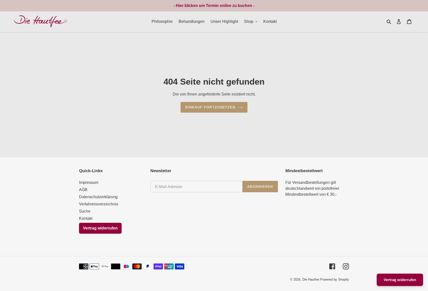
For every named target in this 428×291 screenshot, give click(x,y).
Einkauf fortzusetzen (210, 107)
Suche (84, 211)
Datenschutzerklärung (98, 197)
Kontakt (85, 218)
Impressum (88, 182)
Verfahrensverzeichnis (98, 204)
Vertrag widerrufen (100, 228)
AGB (83, 190)
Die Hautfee (310, 279)
